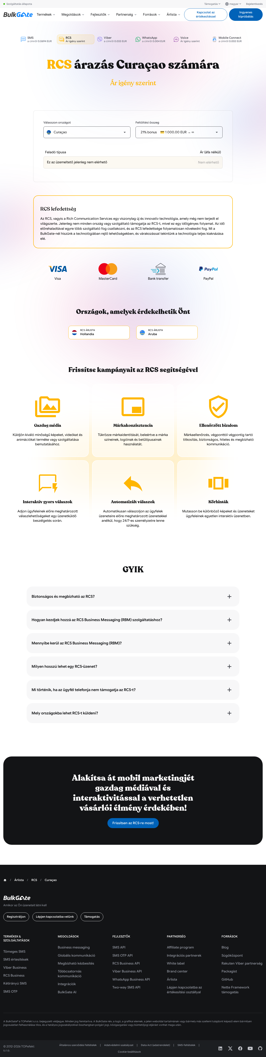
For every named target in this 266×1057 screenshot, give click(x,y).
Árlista (172, 14)
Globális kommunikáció (76, 955)
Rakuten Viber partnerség (242, 963)
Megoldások (71, 14)
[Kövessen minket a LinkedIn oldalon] (220, 1048)
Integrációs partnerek (184, 955)
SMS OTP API (122, 955)
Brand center (177, 971)
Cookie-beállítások (129, 1051)
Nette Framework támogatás (235, 989)
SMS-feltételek (186, 1045)
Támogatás (211, 3)
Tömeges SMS (14, 952)
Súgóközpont (232, 955)
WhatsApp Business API (131, 979)
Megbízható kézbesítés (76, 963)
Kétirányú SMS (15, 983)
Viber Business (15, 968)
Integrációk (67, 984)
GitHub (227, 979)
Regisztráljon (16, 916)
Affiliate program (180, 947)
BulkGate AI (67, 992)
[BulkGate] (18, 14)
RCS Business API (126, 963)
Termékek (44, 14)
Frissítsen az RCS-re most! (133, 823)
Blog (225, 947)
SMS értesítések (15, 959)
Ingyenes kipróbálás (245, 14)
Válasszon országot (57, 122)
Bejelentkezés (254, 3)
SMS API (118, 947)
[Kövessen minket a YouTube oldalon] (250, 1048)
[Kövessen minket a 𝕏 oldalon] (230, 1048)
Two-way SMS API (126, 987)
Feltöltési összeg (147, 122)
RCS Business (14, 975)
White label (176, 963)
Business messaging (74, 947)
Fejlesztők (98, 14)
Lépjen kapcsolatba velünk (55, 916)
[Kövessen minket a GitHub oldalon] (260, 1048)
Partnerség (124, 14)
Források (150, 14)
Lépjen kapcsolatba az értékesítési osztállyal (184, 989)
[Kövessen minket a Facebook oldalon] (240, 1048)
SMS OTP (10, 992)
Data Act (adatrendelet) (155, 1045)
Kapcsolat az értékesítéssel (206, 14)
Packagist (229, 971)
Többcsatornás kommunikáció (69, 973)
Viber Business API (127, 971)
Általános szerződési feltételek (78, 1045)
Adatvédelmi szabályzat (118, 1045)
